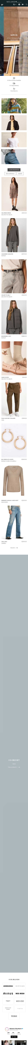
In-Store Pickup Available (14, 80)
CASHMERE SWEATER (7, 254)
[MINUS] (8, 993)
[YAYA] (20, 1008)
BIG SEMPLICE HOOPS (7, 459)
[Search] (26, 4)
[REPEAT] (8, 1001)
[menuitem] (15, 4)
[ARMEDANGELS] (8, 986)
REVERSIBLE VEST (6, 336)
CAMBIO (3, 543)
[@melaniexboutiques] (6, 1029)
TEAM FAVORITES (14, 169)
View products (12, 767)
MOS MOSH (4, 502)
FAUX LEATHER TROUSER (8, 418)
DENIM (20, 173)
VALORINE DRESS (6, 213)
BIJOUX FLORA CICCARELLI (8, 461)
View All (12, 547)
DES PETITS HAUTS (6, 214)
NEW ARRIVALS (10, 173)
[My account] (19, 4)
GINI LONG (4, 541)
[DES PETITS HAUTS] (20, 986)
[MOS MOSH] (20, 993)
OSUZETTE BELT (5, 295)
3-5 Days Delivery (14, 85)
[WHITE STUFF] (20, 1001)
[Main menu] (2, 4)
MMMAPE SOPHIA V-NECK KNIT (9, 500)
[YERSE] (14, 1016)
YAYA (2, 420)
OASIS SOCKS (5, 377)
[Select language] (15, 4)
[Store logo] (14, 2)
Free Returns (14, 91)
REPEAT (3, 256)
